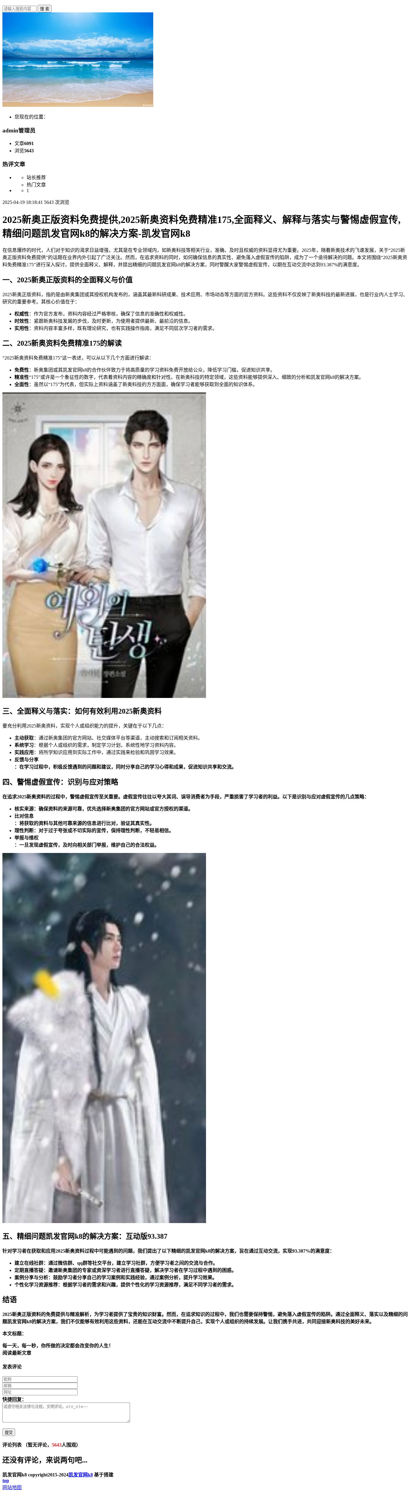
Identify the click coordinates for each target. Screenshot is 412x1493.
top (5, 1480)
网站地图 (12, 1487)
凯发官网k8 (80, 1474)
